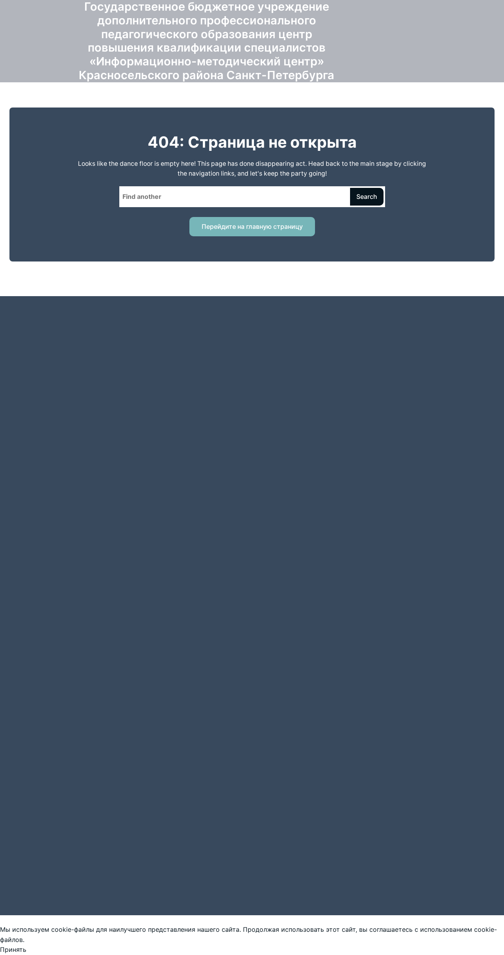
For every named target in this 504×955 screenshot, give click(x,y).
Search (366, 196)
